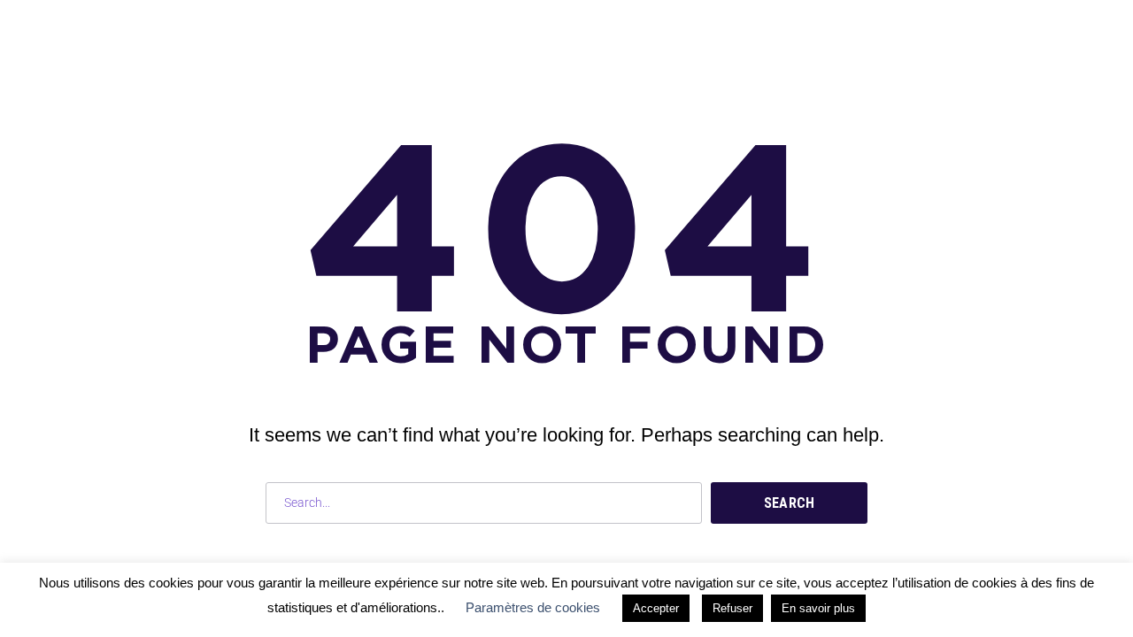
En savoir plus (818, 608)
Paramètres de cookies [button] (533, 607)
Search (789, 503)
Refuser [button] (732, 608)
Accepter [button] (656, 608)
